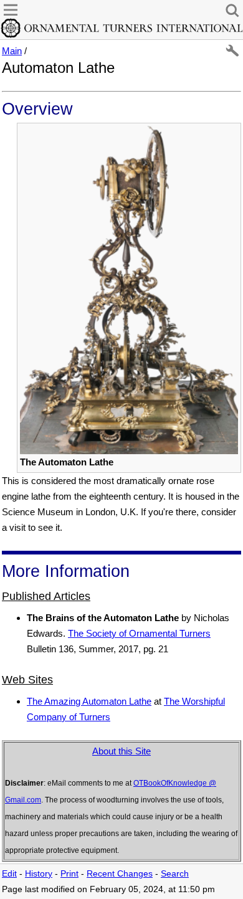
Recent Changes (120, 873)
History (38, 873)
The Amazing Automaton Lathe (89, 701)
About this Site (121, 751)
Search (175, 873)
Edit (9, 873)
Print (69, 873)
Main (12, 50)
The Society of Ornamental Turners (139, 633)
